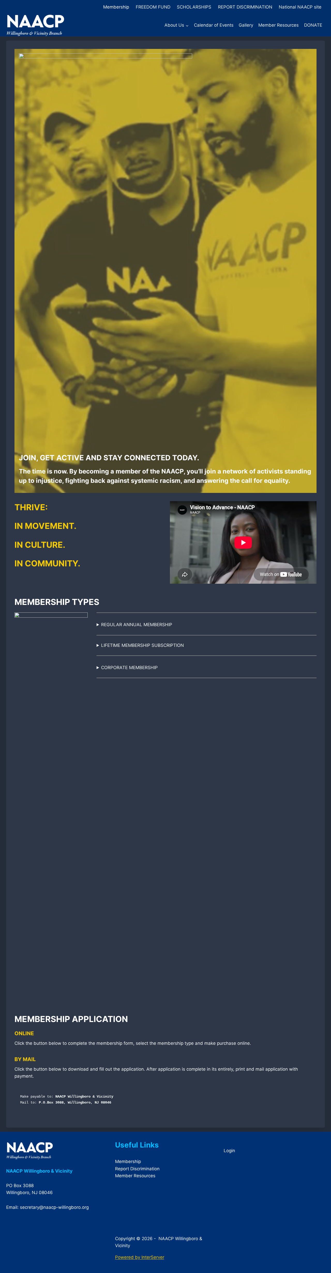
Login (229, 1150)
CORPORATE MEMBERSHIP (129, 667)
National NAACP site (300, 7)
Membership (116, 7)
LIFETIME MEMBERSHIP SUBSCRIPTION (142, 645)
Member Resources (278, 25)
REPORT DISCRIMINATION (245, 7)
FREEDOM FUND (153, 7)
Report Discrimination (137, 1168)
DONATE (313, 25)
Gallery (246, 25)
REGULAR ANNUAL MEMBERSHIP (136, 624)
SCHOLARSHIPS (194, 7)
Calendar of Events (214, 25)
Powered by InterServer (139, 1257)
